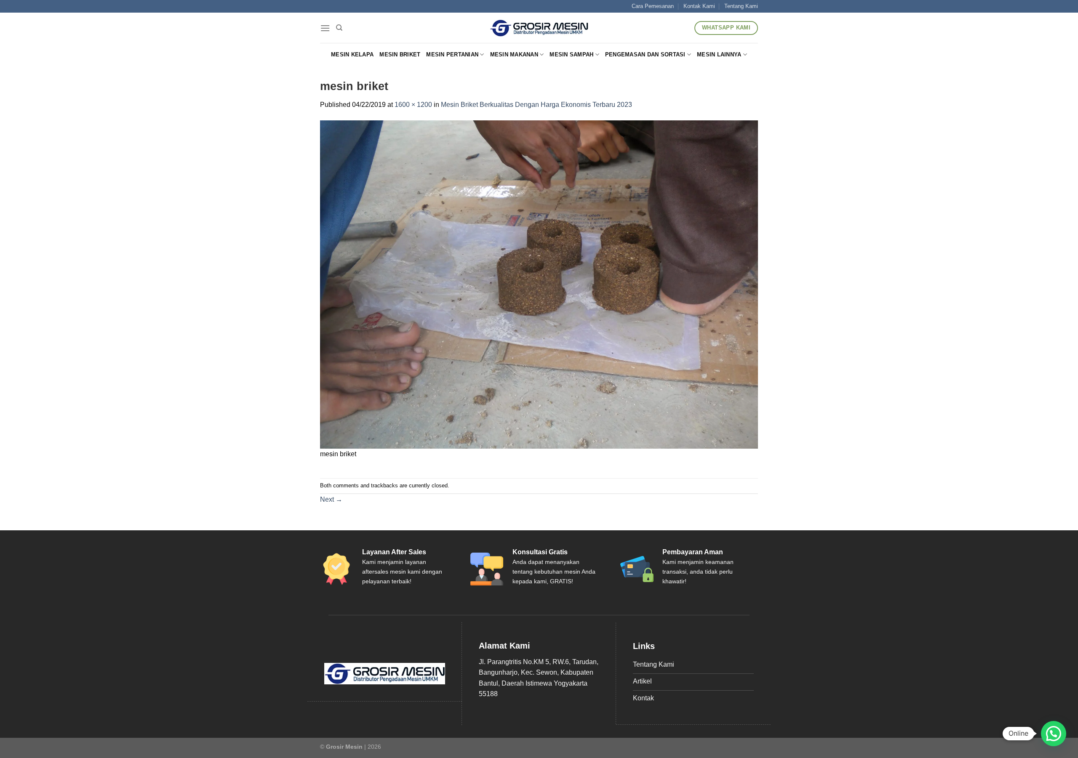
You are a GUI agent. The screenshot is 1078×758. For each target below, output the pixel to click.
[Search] (339, 28)
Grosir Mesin (344, 746)
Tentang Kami (741, 6)
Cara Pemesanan (653, 6)
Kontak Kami (699, 6)
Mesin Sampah (571, 54)
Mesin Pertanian (452, 54)
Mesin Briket (399, 54)
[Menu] (325, 28)
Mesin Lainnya (719, 54)
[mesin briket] (539, 283)
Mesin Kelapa (352, 54)
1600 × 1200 (413, 104)
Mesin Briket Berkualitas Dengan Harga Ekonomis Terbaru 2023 (536, 104)
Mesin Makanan (514, 54)
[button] (1053, 733)
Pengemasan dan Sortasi (645, 54)
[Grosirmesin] (539, 28)
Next (331, 499)
